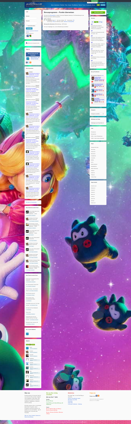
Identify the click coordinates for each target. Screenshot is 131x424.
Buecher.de (93, 153)
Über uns (26, 415)
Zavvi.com (93, 198)
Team (30, 415)
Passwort (28, 20)
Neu (27, 344)
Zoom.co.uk (93, 202)
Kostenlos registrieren (30, 30)
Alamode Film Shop (94, 147)
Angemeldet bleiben (31, 25)
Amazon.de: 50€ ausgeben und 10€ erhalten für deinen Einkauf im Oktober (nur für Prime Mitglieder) (97, 39)
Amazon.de (93, 151)
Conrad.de (93, 157)
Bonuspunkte (52, 15)
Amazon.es (93, 188)
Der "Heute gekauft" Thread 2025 (32, 284)
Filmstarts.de (93, 132)
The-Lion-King (31, 265)
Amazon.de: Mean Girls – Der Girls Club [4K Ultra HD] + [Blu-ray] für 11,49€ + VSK (97, 52)
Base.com (93, 194)
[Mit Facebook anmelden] (28, 36)
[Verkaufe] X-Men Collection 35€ (32, 322)
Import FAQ (70, 402)
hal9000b (31, 367)
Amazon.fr (93, 190)
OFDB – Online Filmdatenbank (96, 136)
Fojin (31, 371)
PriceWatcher (75, 5)
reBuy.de (92, 170)
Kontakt (33, 415)
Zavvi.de (92, 200)
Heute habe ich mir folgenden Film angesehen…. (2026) (34, 212)
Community (88, 5)
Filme (66, 5)
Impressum (38, 415)
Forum (84, 5)
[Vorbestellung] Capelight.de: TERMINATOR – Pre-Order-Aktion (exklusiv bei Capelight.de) (97, 27)
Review (80, 5)
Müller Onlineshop (94, 168)
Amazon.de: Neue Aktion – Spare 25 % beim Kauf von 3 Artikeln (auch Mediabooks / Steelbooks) (98, 45)
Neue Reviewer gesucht (30, 293)
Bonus (93, 5)
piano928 (31, 354)
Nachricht (66, 21)
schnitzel (30, 218)
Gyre (30, 211)
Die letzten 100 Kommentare (31, 202)
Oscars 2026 (28, 312)
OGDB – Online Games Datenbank (97, 138)
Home (52, 5)
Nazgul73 (31, 379)
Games (69, 5)
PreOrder (62, 5)
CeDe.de (92, 196)
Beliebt (33, 344)
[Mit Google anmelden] (30, 36)
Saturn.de (93, 172)
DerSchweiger (31, 223)
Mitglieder (28, 340)
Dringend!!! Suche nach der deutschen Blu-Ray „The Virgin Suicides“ (31, 318)
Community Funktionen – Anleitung (75, 404)
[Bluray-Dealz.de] (34, 5)
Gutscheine (70, 401)
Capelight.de (93, 155)
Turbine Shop (93, 176)
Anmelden (103, 5)
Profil (54, 21)
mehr (102, 75)
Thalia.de (93, 174)
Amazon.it (93, 192)
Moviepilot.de (93, 134)
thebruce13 (32, 375)
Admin (31, 347)
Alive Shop (93, 149)
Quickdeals (57, 5)
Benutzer (27, 16)
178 (73, 20)
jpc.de (92, 162)
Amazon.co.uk (93, 185)
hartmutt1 (31, 362)
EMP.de (92, 160)
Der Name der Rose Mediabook (32, 307)
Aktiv (30, 344)
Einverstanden (94, 1)
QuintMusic (32, 358)
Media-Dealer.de (94, 164)
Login (98, 5)
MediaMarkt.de (94, 166)
